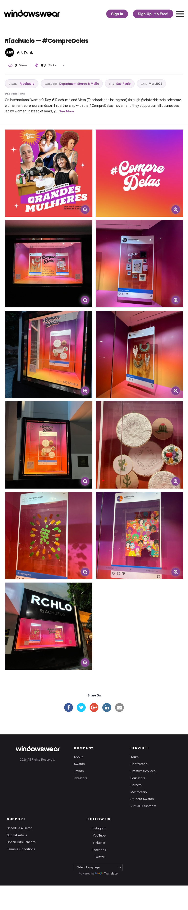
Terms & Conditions (21, 849)
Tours (134, 757)
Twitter (99, 857)
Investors (80, 778)
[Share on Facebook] (68, 707)
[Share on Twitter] (81, 707)
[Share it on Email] (119, 707)
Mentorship (138, 792)
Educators (137, 778)
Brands (79, 771)
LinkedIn (99, 842)
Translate (111, 873)
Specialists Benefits (21, 842)
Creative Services (142, 771)
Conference (138, 764)
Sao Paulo (120, 83)
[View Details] (48, 173)
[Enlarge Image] (85, 209)
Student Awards (142, 799)
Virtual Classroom (143, 806)
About (78, 757)
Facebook (99, 849)
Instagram (99, 828)
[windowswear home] (37, 748)
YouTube (99, 835)
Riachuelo (22, 83)
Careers (135, 785)
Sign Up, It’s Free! (153, 13)
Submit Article (17, 835)
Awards (79, 764)
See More (66, 111)
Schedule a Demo (19, 828)
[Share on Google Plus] (94, 707)
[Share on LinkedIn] (106, 707)
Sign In (117, 13)
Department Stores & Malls (72, 83)
